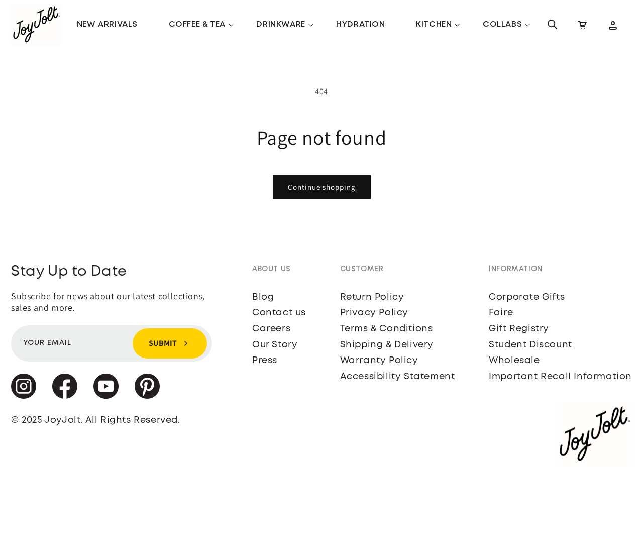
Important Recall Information (560, 377)
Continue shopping (322, 187)
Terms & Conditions (386, 329)
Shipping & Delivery (387, 345)
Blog (263, 297)
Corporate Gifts (527, 297)
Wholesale (514, 360)
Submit (163, 343)
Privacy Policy (374, 313)
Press (264, 360)
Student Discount (530, 345)
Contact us (279, 313)
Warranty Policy (379, 360)
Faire (501, 313)
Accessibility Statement (397, 377)
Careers (271, 329)
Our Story (274, 345)
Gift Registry (519, 329)
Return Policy (372, 297)
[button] (197, 25)
